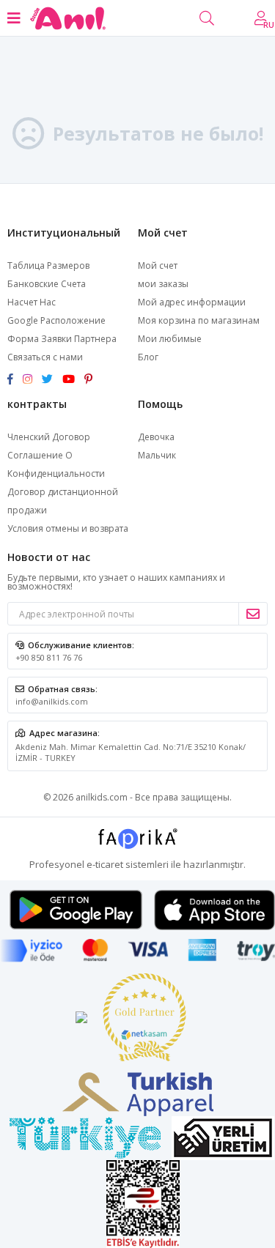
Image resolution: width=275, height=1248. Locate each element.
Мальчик (157, 455)
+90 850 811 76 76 (48, 657)
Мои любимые (170, 339)
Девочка (156, 437)
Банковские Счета (46, 284)
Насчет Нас (31, 302)
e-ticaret (105, 864)
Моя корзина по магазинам (199, 320)
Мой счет (157, 265)
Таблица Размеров (48, 265)
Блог (148, 357)
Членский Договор (48, 437)
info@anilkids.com (51, 701)
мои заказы (163, 284)
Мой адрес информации (192, 302)
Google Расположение (56, 320)
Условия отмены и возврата (67, 528)
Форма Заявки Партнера (62, 339)
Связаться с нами (45, 357)
